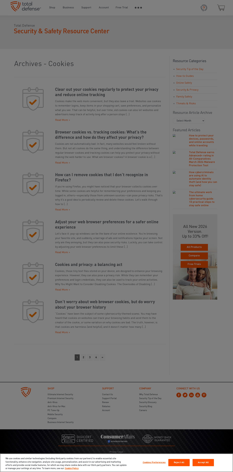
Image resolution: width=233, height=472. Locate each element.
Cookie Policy (71, 468)
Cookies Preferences (154, 462)
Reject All (179, 462)
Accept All (203, 462)
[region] (116, 463)
